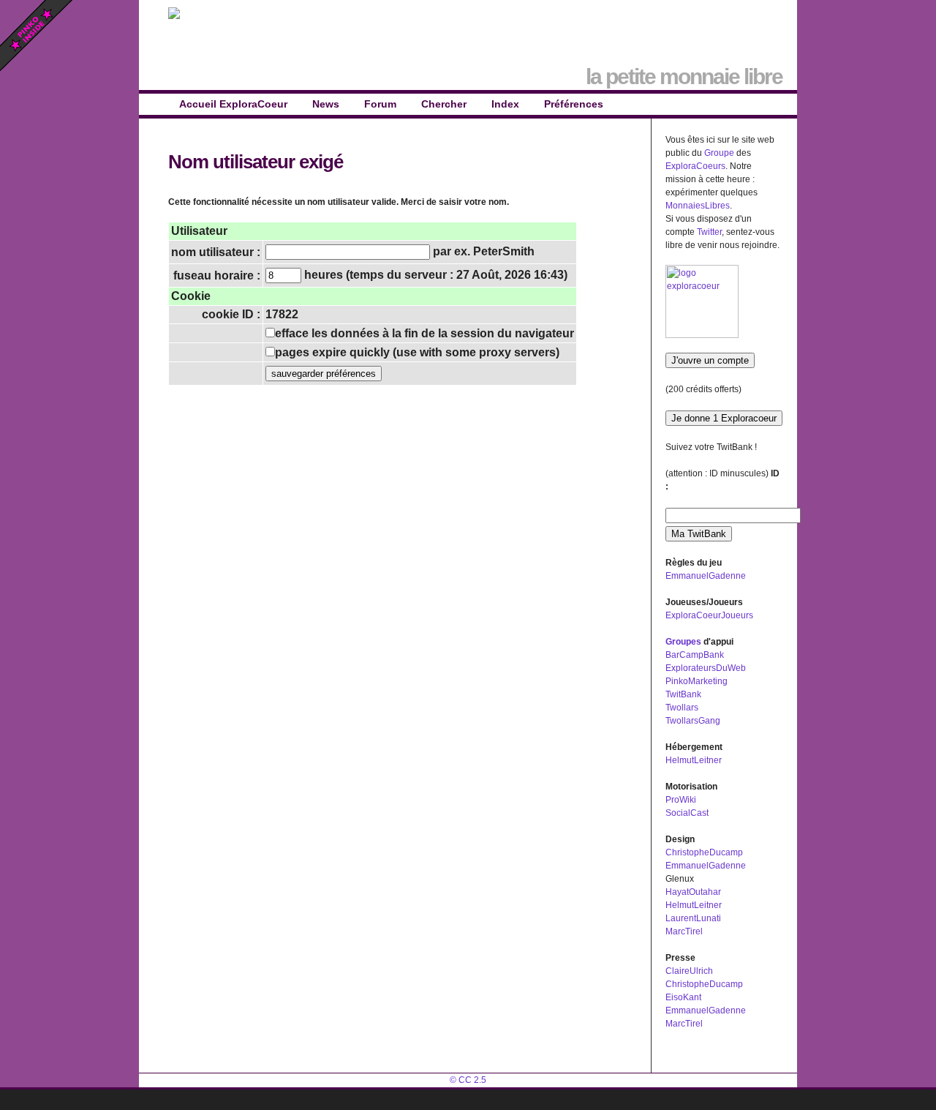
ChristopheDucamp (704, 852)
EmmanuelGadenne (705, 576)
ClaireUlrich (689, 971)
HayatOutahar (693, 892)
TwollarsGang (692, 721)
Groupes (683, 642)
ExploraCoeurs (695, 166)
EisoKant (683, 997)
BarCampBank (694, 655)
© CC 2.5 (468, 1080)
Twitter (709, 232)
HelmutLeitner (693, 760)
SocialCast (687, 813)
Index (505, 104)
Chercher (444, 104)
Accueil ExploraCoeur (233, 104)
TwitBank (683, 694)
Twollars (681, 707)
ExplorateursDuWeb (705, 668)
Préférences (573, 104)
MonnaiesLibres (697, 205)
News (325, 104)
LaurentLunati (693, 918)
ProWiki (680, 800)
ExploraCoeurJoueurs (709, 615)
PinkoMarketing (696, 681)
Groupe (719, 153)
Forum (380, 104)
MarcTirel (684, 931)
